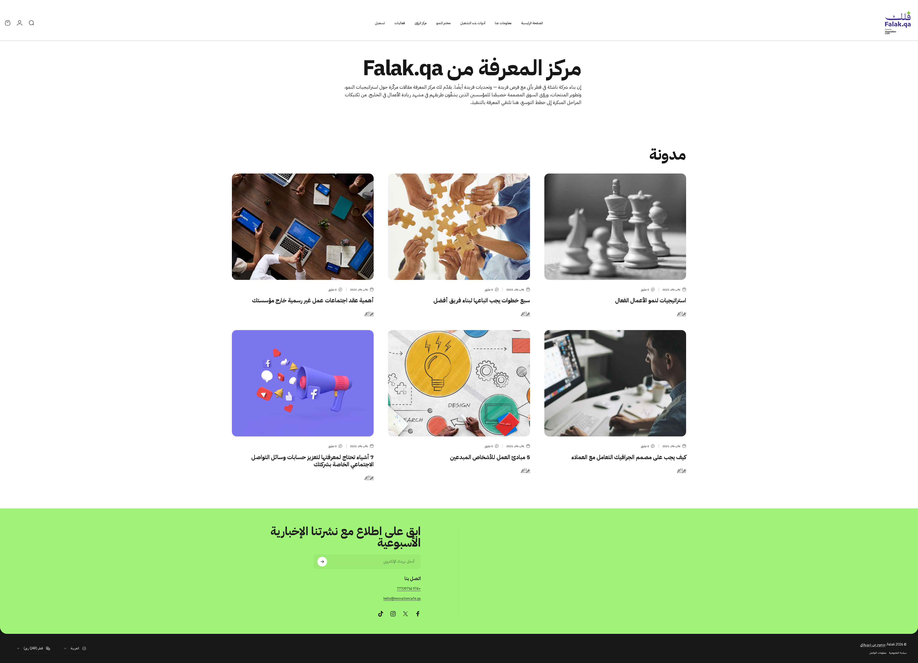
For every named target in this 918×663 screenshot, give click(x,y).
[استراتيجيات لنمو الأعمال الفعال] (615, 227)
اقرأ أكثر (681, 313)
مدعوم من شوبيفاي (872, 644)
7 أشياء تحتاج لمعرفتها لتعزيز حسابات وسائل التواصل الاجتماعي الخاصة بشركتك (312, 461)
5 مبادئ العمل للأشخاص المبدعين (490, 457)
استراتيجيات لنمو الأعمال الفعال (650, 300)
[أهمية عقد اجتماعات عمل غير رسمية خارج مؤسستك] (303, 227)
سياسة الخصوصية (898, 653)
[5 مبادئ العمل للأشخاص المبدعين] (459, 383)
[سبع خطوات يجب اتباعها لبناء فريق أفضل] (459, 227)
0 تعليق (645, 290)
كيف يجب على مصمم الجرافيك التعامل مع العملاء (628, 457)
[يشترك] (322, 561)
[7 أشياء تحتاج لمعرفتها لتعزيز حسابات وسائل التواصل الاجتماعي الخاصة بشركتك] (303, 383)
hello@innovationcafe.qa (402, 598)
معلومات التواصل (877, 653)
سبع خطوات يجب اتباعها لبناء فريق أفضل (481, 300)
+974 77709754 (409, 588)
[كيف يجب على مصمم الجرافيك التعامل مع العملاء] (615, 383)
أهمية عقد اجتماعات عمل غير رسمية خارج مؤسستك (313, 300)
